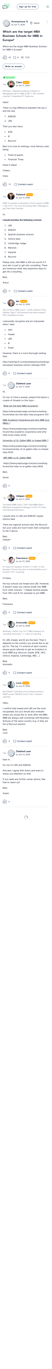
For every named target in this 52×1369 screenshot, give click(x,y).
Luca (19, 683)
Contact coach (25, 184)
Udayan (20, 496)
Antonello (22, 622)
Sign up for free (27, 6)
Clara (19, 82)
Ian (18, 301)
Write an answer (13, 66)
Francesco (22, 558)
